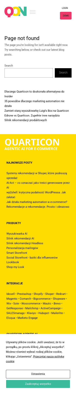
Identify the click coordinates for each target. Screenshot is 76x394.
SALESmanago (15, 313)
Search (8, 65)
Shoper (49, 294)
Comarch (25, 298)
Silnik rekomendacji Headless (24, 243)
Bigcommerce (42, 298)
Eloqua (10, 318)
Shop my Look (15, 267)
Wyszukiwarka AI (16, 233)
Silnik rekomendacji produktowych (25, 120)
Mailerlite (57, 313)
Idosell (10, 294)
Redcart (61, 294)
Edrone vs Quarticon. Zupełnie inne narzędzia (32, 115)
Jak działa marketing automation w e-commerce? (36, 202)
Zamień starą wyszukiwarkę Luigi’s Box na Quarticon (36, 110)
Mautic (47, 303)
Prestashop (24, 294)
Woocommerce (30, 303)
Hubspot (43, 313)
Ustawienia (38, 374)
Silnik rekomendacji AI (20, 238)
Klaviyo (31, 313)
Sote (16, 303)
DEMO (66, 15)
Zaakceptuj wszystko (38, 384)
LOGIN (65, 8)
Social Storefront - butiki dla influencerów (32, 257)
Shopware (59, 298)
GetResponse (14, 308)
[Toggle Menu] (33, 12)
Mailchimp (31, 308)
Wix (8, 303)
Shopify (38, 294)
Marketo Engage (28, 318)
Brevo (57, 303)
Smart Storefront (16, 252)
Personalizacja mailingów (22, 248)
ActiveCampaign (51, 308)
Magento (11, 298)
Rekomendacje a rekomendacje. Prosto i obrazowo (37, 206)
